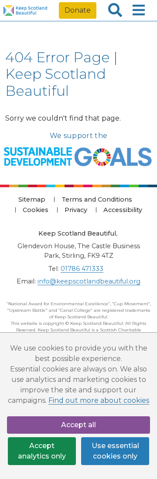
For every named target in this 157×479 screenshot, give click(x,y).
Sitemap (31, 199)
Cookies (35, 210)
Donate (78, 10)
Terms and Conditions (96, 199)
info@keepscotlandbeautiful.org (89, 281)
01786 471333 (82, 269)
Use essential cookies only (115, 451)
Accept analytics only (42, 451)
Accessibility (122, 210)
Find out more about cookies (98, 400)
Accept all (78, 425)
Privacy (76, 210)
